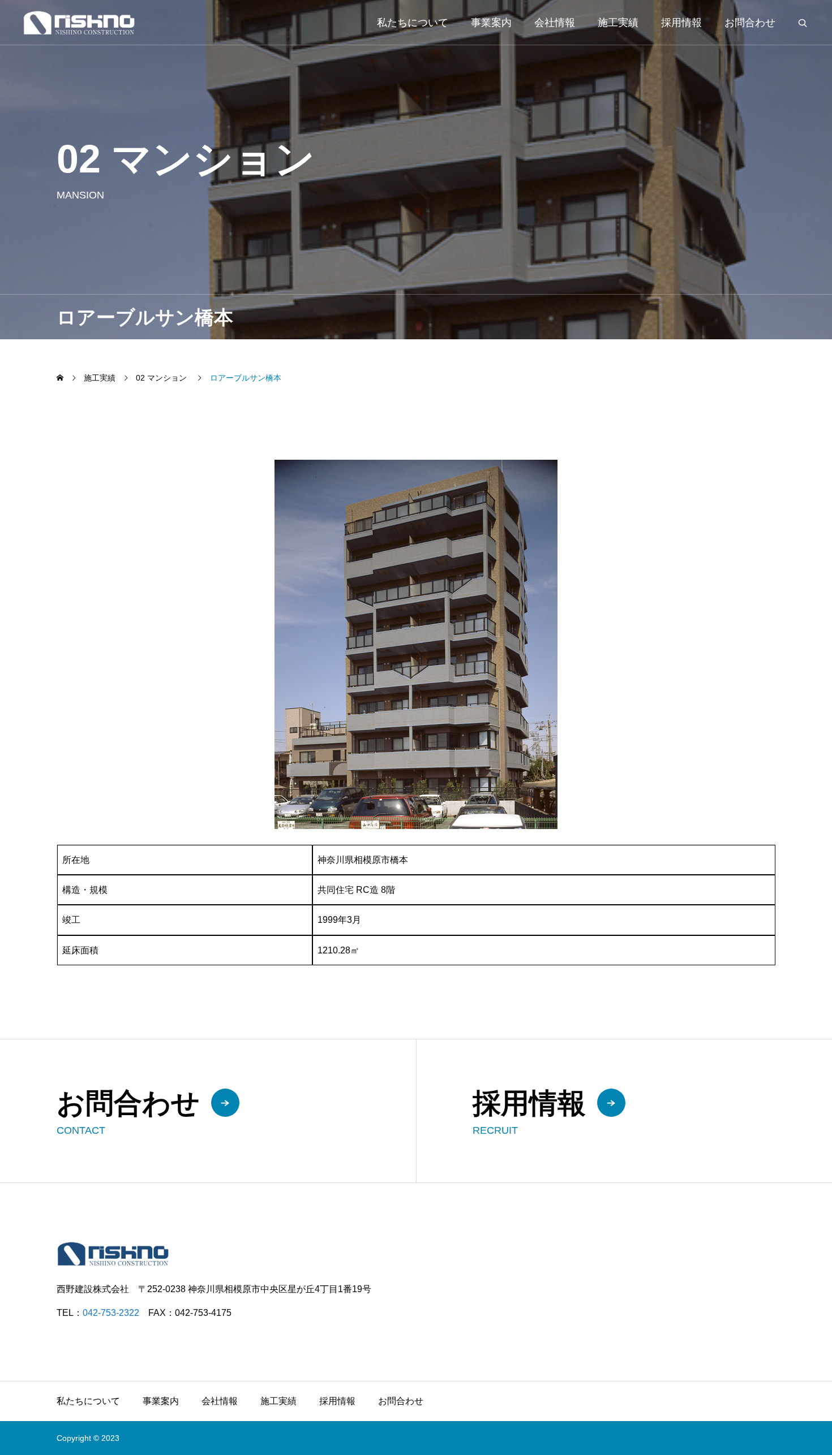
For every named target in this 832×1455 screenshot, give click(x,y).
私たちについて (412, 22)
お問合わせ (749, 22)
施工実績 (618, 22)
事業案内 (491, 22)
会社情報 (554, 22)
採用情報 (681, 22)
